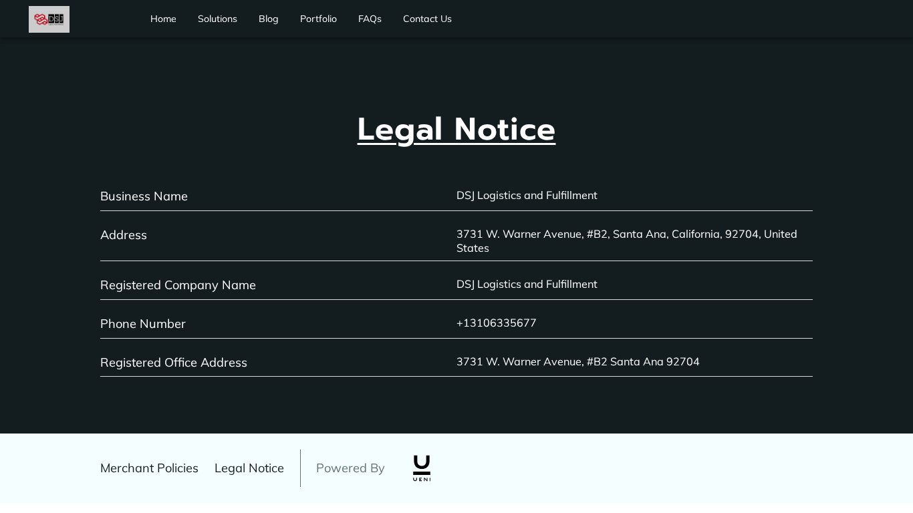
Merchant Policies (149, 468)
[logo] (422, 468)
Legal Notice (249, 468)
